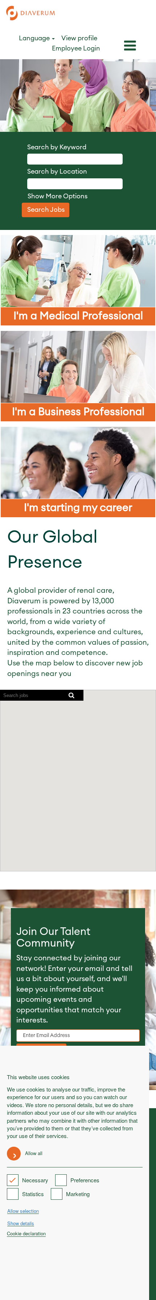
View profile (79, 38)
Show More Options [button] (57, 196)
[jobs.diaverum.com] (31, 14)
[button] (130, 46)
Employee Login (76, 48)
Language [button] (35, 38)
